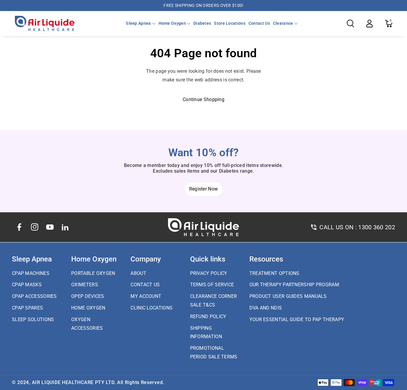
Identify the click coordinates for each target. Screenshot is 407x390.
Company (146, 259)
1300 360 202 (376, 227)
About (138, 273)
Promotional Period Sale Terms (213, 352)
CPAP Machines (30, 273)
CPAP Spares (27, 308)
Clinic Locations (152, 308)
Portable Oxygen (93, 273)
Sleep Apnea (138, 23)
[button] (140, 23)
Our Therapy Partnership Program (294, 284)
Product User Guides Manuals (288, 296)
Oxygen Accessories (87, 324)
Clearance (283, 23)
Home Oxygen (172, 23)
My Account (146, 296)
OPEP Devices (87, 296)
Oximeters (84, 284)
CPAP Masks (27, 284)
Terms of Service (212, 284)
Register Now (203, 189)
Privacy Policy (208, 273)
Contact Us (145, 284)
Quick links (207, 259)
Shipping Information (206, 332)
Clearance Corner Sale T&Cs (213, 300)
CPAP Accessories (34, 296)
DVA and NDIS (265, 308)
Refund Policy (208, 316)
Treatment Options (274, 273)
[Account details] (369, 23)
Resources (266, 259)
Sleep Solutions (33, 319)
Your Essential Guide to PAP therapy (296, 319)
